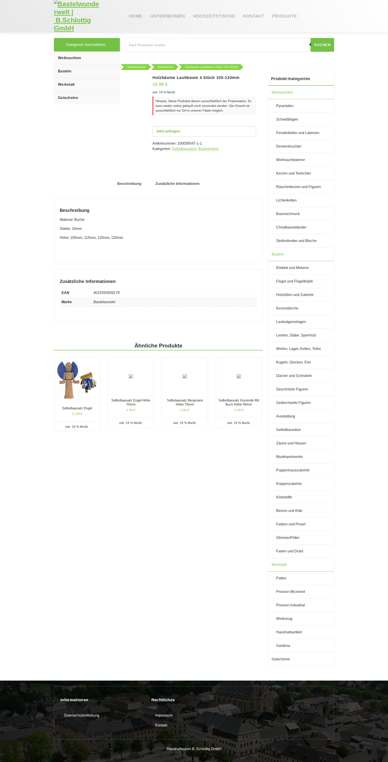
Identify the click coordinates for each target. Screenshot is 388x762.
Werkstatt (66, 84)
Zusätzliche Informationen (177, 184)
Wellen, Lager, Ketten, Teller (298, 349)
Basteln (64, 71)
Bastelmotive (208, 149)
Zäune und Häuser (291, 443)
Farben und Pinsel (291, 524)
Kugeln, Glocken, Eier (293, 362)
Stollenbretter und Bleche (296, 241)
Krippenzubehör (289, 484)
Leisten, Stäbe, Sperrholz (296, 335)
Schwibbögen (287, 119)
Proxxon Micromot (290, 592)
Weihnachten (69, 58)
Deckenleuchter (288, 146)
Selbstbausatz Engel (77, 408)
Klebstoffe (284, 497)
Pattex (281, 578)
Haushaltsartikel (289, 632)
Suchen (322, 45)
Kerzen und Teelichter (293, 173)
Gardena (283, 646)
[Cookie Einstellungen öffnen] (9, 752)
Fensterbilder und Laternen (297, 133)
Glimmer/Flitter (288, 538)
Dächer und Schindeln (294, 376)
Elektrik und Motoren (292, 268)
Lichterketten (286, 200)
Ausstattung (285, 416)
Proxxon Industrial (290, 605)
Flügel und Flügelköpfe (294, 281)
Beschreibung (129, 184)
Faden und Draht (289, 551)
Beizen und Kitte (289, 511)
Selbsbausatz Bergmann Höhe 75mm (185, 402)
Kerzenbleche (287, 308)
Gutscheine (68, 98)
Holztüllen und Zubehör (295, 295)
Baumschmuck (288, 214)
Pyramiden (284, 106)
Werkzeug (284, 619)
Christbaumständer (291, 227)
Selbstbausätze (184, 149)
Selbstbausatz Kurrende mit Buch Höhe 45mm (238, 402)
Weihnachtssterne (290, 160)
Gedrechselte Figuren (293, 403)
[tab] (129, 183)
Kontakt (161, 725)
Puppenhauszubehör (293, 470)
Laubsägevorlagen (291, 322)
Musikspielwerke (289, 457)
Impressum (164, 715)
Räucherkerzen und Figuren (298, 187)
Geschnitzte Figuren (292, 389)
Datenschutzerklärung (81, 715)
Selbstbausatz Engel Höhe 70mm (130, 402)
